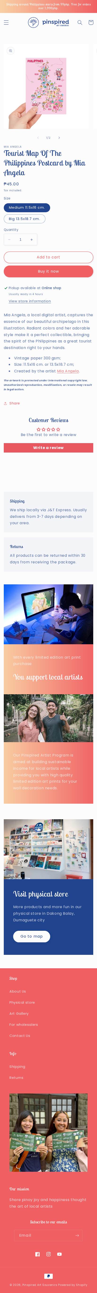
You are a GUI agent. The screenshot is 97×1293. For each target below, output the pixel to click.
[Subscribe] (77, 1235)
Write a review (48, 447)
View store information (30, 301)
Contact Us (19, 1035)
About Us (17, 991)
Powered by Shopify (72, 1285)
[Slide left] (38, 138)
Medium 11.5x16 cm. (27, 207)
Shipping (17, 1066)
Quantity (11, 230)
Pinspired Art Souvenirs (39, 1285)
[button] (6, 22)
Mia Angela (68, 371)
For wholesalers (23, 1024)
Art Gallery (19, 1013)
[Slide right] (59, 138)
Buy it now (48, 271)
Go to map (31, 936)
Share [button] (14, 403)
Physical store (22, 1002)
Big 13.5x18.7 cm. (24, 218)
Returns (16, 1077)
